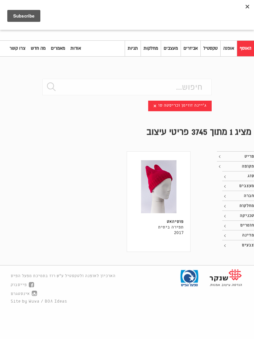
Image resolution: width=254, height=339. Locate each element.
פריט (249, 156)
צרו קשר (17, 48)
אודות (75, 48)
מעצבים (171, 48)
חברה (249, 196)
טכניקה (247, 216)
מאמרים (58, 48)
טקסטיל (210, 48)
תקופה (248, 166)
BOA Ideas (56, 301)
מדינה (248, 235)
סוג (250, 176)
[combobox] (127, 87)
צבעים (248, 245)
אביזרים (191, 48)
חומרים (247, 225)
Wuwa (33, 301)
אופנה (228, 48)
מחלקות (151, 48)
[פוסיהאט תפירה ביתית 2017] (159, 187)
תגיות (133, 48)
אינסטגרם (20, 294)
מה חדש (38, 48)
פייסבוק (19, 285)
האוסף (245, 48)
